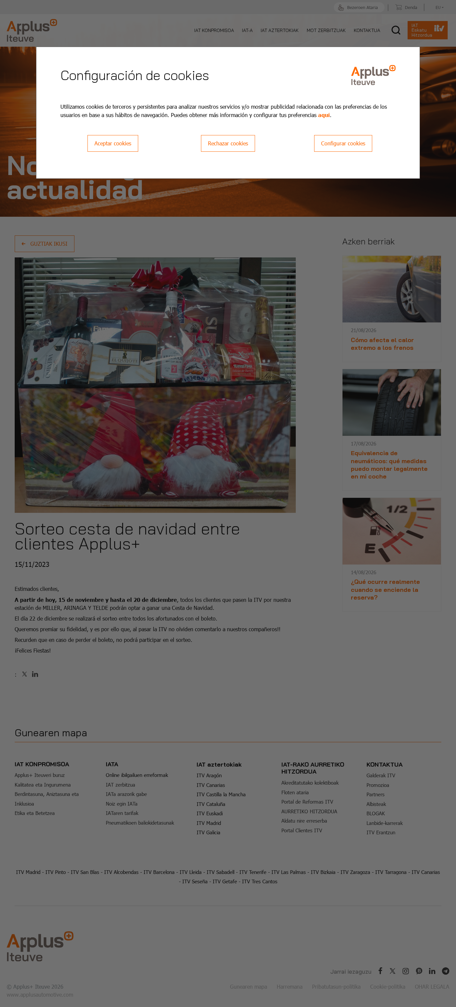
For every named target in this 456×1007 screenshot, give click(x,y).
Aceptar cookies (112, 143)
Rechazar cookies (228, 143)
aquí (324, 114)
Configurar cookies (343, 143)
